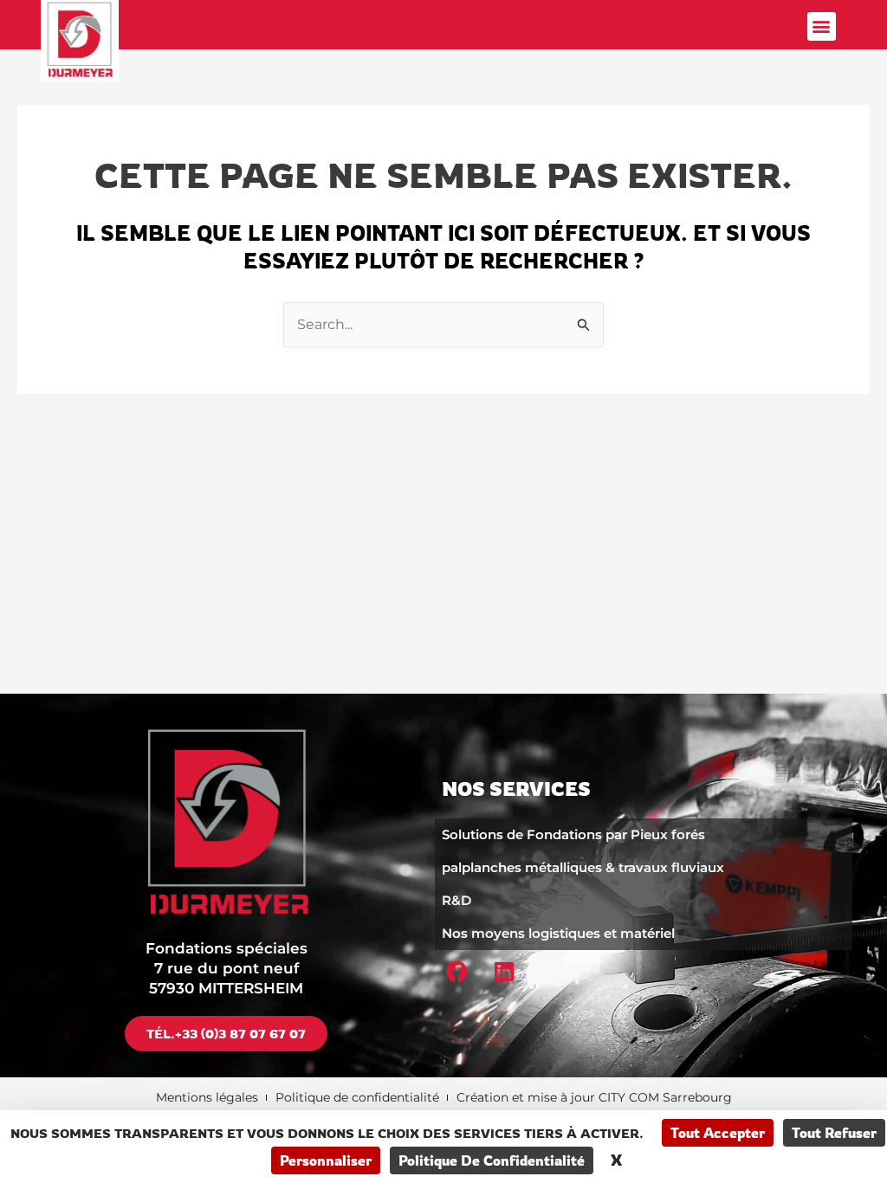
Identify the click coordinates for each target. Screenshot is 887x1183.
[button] (821, 26)
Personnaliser (326, 1160)
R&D (456, 900)
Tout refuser (834, 1132)
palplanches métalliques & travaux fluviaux (583, 867)
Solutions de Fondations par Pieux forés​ (573, 834)
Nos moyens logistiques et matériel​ (558, 933)
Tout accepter (717, 1132)
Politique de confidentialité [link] (491, 1160)
